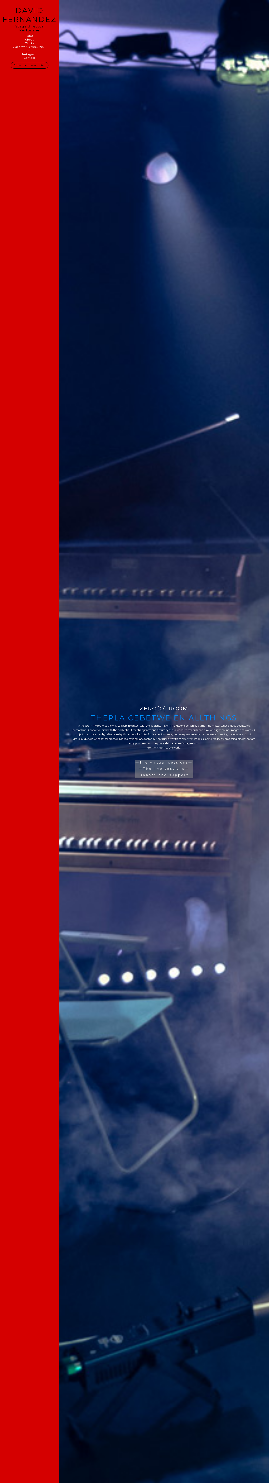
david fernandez (30, 15)
